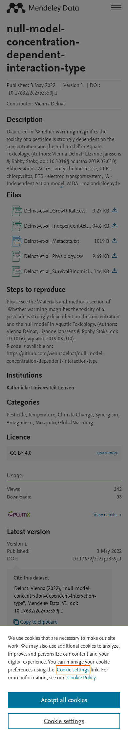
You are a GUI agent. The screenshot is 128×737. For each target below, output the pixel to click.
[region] (64, 681)
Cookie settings (73, 669)
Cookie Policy (81, 677)
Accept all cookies (64, 700)
